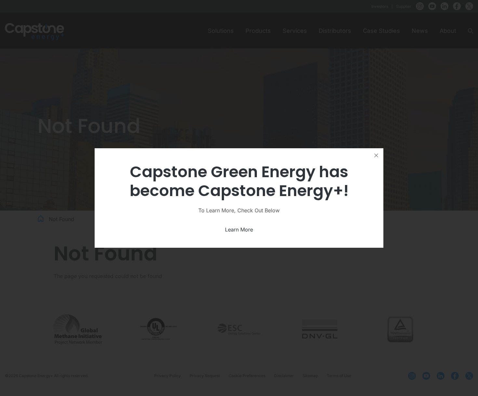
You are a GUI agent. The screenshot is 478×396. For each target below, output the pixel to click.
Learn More (239, 229)
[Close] (376, 155)
